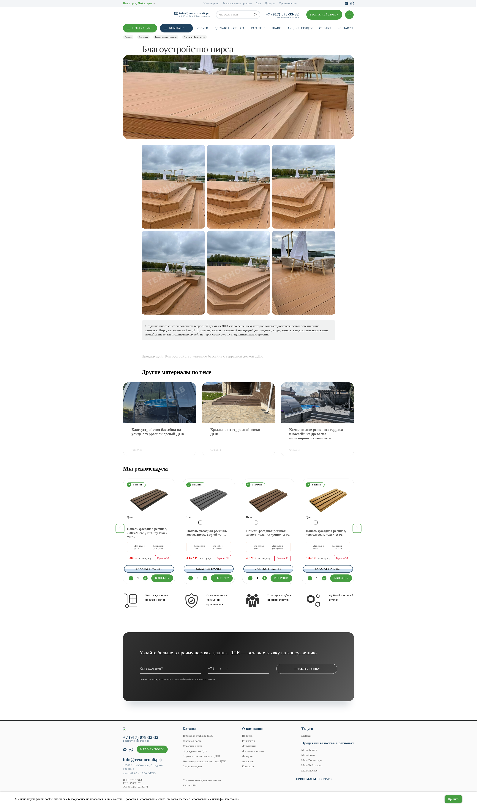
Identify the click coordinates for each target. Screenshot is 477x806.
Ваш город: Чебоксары (137, 3)
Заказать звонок (152, 749)
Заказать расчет (149, 568)
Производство (288, 3)
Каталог (189, 729)
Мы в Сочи (308, 755)
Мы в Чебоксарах (312, 765)
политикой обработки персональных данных (194, 679)
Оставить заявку (307, 669)
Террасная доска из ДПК (198, 735)
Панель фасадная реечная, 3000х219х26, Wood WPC (326, 533)
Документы (249, 745)
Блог (258, 3)
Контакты (345, 28)
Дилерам (270, 3)
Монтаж (306, 735)
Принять (453, 799)
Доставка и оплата (230, 28)
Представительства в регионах (327, 743)
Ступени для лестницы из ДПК (201, 756)
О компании (252, 729)
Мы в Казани (309, 750)
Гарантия (258, 28)
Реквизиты (248, 740)
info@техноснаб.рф (194, 13)
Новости (247, 735)
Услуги (202, 28)
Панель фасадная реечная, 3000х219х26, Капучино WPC (268, 533)
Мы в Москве (309, 770)
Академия (248, 761)
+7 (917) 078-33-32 (282, 14)
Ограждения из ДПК (195, 751)
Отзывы (325, 28)
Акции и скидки (300, 28)
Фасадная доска (192, 745)
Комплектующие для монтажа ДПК (204, 761)
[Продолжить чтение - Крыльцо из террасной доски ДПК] (238, 402)
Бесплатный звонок (324, 14)
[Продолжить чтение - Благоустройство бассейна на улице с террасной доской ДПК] (159, 402)
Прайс (276, 28)
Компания (178, 28)
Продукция (141, 28)
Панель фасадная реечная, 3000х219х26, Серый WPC (207, 533)
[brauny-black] (128, 522)
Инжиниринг (211, 3)
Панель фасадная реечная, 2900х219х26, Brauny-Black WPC (147, 533)
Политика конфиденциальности (202, 780)
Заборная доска (192, 740)
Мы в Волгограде (311, 760)
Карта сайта (190, 785)
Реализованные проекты (237, 3)
